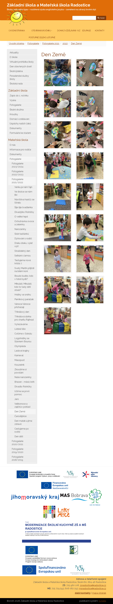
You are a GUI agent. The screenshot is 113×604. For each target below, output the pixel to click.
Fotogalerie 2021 (50, 43)
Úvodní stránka (17, 30)
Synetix (102, 601)
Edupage (86, 30)
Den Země (76, 43)
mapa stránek (99, 593)
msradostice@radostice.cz (92, 588)
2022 (65, 43)
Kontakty (99, 30)
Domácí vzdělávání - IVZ (68, 30)
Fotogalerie (33, 43)
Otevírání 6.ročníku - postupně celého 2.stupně (41, 34)
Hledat (102, 18)
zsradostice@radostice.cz (93, 585)
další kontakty (83, 593)
